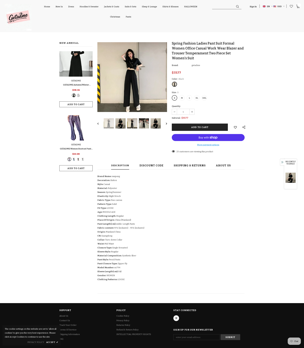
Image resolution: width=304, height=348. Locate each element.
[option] (132, 77)
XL (197, 98)
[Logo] (18, 17)
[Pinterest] (176, 318)
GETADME (76, 80)
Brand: (175, 65)
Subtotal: (176, 118)
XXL (204, 98)
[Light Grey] (78, 95)
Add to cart (76, 104)
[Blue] (73, 159)
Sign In (253, 6)
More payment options (208, 145)
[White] (82, 159)
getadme (196, 65)
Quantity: (176, 106)
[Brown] (78, 159)
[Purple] (69, 159)
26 (178, 151)
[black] (73, 95)
